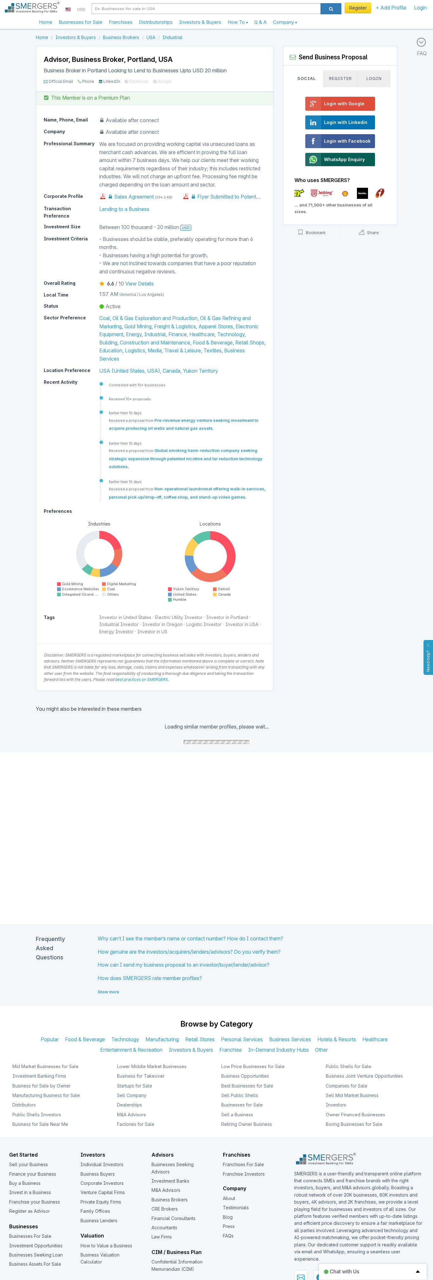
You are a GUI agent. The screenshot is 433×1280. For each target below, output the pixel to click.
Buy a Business (25, 1183)
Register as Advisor (29, 1211)
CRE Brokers (165, 1208)
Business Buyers (98, 1174)
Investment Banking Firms (39, 1076)
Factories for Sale (135, 1124)
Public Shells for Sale (348, 1066)
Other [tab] (321, 1050)
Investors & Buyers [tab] (191, 1050)
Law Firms (162, 1236)
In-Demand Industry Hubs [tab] (278, 1050)
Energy (134, 334)
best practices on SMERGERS (141, 679)
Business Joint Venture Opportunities (364, 1076)
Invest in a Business (30, 1192)
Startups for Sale (134, 1085)
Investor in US (152, 631)
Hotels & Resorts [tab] (336, 1039)
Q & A (260, 22)
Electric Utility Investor (179, 617)
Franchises (120, 22)
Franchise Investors (244, 1174)
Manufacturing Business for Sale (46, 1095)
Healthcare (202, 334)
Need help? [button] (428, 661)
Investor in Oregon (162, 624)
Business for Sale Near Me (40, 1124)
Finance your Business (32, 1174)
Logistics (135, 350)
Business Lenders (99, 1220)
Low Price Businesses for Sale (253, 1066)
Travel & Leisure (182, 350)
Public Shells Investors (36, 1114)
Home (45, 22)
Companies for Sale (346, 1085)
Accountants (164, 1227)
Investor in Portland (227, 617)
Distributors (24, 1104)
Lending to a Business (124, 209)
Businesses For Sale (30, 1236)
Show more (108, 991)
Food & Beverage (213, 342)
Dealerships (129, 1104)
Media (155, 350)
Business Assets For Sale (35, 1264)
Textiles (213, 350)
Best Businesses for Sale (247, 1085)
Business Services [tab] (290, 1039)
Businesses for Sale (80, 22)
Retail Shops (249, 342)
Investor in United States (125, 617)
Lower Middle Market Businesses (151, 1066)
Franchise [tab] (230, 1050)
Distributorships (156, 22)
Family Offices (95, 1211)
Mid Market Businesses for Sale (45, 1066)
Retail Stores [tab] (200, 1039)
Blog (228, 1217)
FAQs (228, 1235)
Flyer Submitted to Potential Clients (237, 196)
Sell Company (131, 1095)
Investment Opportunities (35, 1245)
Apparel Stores (215, 326)
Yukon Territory (200, 371)
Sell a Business (237, 1114)
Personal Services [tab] (242, 1039)
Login (420, 7)
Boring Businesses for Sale (354, 1124)
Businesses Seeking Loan (36, 1254)
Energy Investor (116, 631)
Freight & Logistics (175, 326)
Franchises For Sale (243, 1164)
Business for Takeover (141, 1076)
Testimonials (236, 1207)
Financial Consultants (174, 1218)
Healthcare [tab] (375, 1039)
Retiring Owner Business (246, 1124)
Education (110, 350)
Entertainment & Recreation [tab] (131, 1050)
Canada (171, 371)
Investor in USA (241, 624)
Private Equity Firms (101, 1202)
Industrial (155, 334)
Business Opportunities (245, 1076)
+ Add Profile (391, 7)
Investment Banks (170, 1181)
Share (372, 232)
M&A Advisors (131, 1114)
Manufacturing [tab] (162, 1039)
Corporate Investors (102, 1183)
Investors (336, 1104)
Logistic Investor (204, 624)
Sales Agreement (133, 196)
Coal (104, 318)
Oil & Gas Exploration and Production (155, 318)
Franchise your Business (34, 1202)
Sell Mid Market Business (352, 1095)
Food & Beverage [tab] (85, 1039)
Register (358, 7)
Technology (231, 334)
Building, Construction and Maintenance (144, 342)
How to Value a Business (106, 1245)
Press (229, 1226)
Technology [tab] (125, 1039)
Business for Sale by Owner (41, 1085)
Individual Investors (102, 1164)
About (229, 1198)
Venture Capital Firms (103, 1192)
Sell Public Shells (239, 1095)
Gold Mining (138, 326)
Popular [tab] (50, 1039)
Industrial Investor (119, 624)
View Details (139, 283)
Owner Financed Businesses (355, 1114)
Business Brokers (170, 1199)
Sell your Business (28, 1164)
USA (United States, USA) (129, 371)
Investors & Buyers (200, 22)
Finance (177, 334)
